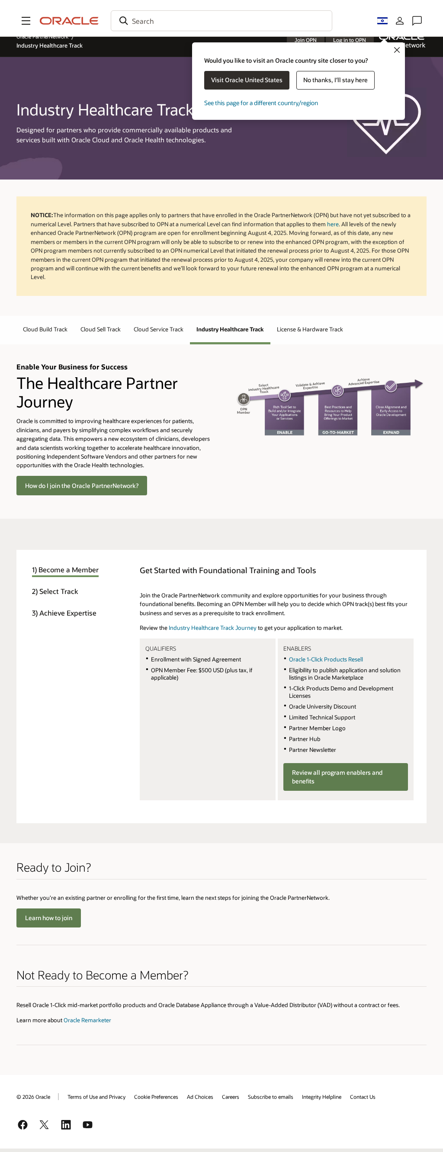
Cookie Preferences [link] (156, 1096)
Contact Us (363, 1096)
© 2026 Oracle (33, 1096)
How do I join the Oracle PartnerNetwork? (81, 485)
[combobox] (221, 20)
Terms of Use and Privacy (96, 1096)
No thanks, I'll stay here (335, 80)
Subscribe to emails (270, 1096)
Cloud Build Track (45, 329)
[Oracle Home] (69, 20)
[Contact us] (417, 21)
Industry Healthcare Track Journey (213, 627)
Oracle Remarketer (87, 1020)
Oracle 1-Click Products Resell (326, 659)
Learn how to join (48, 918)
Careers (230, 1096)
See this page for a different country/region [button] (261, 103)
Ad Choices (200, 1096)
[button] (26, 21)
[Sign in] (400, 21)
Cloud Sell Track (100, 329)
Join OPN (306, 39)
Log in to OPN (349, 39)
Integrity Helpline (321, 1096)
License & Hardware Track (310, 329)
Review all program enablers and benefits (337, 776)
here (333, 224)
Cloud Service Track (158, 329)
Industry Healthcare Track (230, 329)
